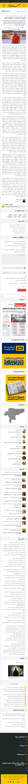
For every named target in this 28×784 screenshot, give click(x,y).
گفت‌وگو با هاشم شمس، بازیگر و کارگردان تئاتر (12, 472)
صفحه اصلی (23, 11)
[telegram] (4, 1)
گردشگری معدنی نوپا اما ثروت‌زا (15, 459)
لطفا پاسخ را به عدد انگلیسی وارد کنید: (17, 283)
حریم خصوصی (12, 278)
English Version (22, 743)
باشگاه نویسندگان (22, 757)
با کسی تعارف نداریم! (17, 507)
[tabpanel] (14, 696)
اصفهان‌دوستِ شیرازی (17, 464)
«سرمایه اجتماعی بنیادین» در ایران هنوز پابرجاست (13, 489)
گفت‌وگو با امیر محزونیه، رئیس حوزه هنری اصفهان (11, 516)
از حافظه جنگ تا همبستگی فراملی (14, 454)
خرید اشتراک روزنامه (21, 760)
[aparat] (2, 1)
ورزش (18, 11)
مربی (15, 216)
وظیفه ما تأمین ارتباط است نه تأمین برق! (12, 501)
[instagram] (6, 1)
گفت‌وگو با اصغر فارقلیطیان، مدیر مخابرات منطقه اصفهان (12, 498)
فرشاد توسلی (19, 435)
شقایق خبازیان (18, 446)
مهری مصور (18, 199)
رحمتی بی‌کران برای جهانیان (13, 677)
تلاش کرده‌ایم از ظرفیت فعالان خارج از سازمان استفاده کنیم (12, 525)
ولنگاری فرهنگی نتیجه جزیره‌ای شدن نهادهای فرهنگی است (12, 533)
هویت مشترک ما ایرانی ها (16, 437)
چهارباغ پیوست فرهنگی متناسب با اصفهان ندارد (12, 443)
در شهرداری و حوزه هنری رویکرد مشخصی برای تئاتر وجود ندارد (11, 475)
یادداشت (21, 427)
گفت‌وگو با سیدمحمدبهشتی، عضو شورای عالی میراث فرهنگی (12, 510)
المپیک (20, 214)
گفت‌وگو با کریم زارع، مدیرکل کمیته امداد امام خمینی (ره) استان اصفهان (12, 479)
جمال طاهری (19, 440)
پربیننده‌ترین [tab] (23, 684)
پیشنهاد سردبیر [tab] (14, 684)
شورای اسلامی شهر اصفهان (20, 750)
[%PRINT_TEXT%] (9, 11)
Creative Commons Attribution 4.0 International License (16, 778)
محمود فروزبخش (18, 429)
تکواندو (10, 214)
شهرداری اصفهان (22, 751)
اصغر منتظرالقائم (18, 461)
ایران (15, 214)
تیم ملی (24, 216)
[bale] (11, 782)
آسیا (24, 214)
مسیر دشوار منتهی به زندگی (15, 448)
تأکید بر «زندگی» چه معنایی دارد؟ (14, 432)
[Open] (24, 5)
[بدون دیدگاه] (7, 11)
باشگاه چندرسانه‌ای (22, 759)
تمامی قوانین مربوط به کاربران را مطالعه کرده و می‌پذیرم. (15, 279)
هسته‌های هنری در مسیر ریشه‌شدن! (13, 519)
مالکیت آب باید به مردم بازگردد (15, 513)
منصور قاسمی (18, 456)
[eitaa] (8, 1)
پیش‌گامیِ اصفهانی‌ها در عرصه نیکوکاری (13, 482)
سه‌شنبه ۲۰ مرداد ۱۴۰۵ (20, 663)
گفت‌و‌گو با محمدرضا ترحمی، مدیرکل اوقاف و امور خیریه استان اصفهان (12, 504)
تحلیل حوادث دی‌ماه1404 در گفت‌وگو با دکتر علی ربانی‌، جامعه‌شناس (12, 485)
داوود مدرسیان (18, 451)
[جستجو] (2, 296)
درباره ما (24, 741)
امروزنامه (21, 299)
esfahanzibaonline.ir (14, 776)
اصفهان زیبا (18, 45)
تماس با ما (23, 739)
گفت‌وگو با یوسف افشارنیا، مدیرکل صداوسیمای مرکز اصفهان (11, 522)
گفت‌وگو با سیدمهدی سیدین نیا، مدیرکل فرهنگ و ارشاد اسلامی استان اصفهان (12, 529)
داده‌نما (22, 658)
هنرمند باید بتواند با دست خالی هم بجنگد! (12, 494)
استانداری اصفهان (22, 748)
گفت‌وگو (22, 469)
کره (19, 216)
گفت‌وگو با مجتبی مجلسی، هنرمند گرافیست (13, 492)
